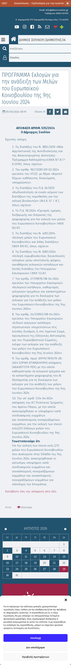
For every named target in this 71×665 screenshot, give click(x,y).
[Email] (65, 112)
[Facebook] (32, 27)
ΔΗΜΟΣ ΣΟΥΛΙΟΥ (31, 40)
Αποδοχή (35, 638)
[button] (66, 600)
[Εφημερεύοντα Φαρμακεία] (64, 27)
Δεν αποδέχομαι (35, 647)
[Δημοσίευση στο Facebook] (50, 112)
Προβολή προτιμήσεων (35, 656)
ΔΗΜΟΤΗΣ (53, 40)
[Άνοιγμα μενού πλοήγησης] (3, 39)
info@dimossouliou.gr (57, 10)
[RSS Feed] (40, 27)
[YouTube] (17, 27)
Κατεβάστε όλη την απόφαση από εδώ (31, 491)
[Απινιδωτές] (55, 27)
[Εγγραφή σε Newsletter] (47, 27)
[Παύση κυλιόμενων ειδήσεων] (67, 3)
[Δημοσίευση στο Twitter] (58, 112)
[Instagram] (24, 27)
